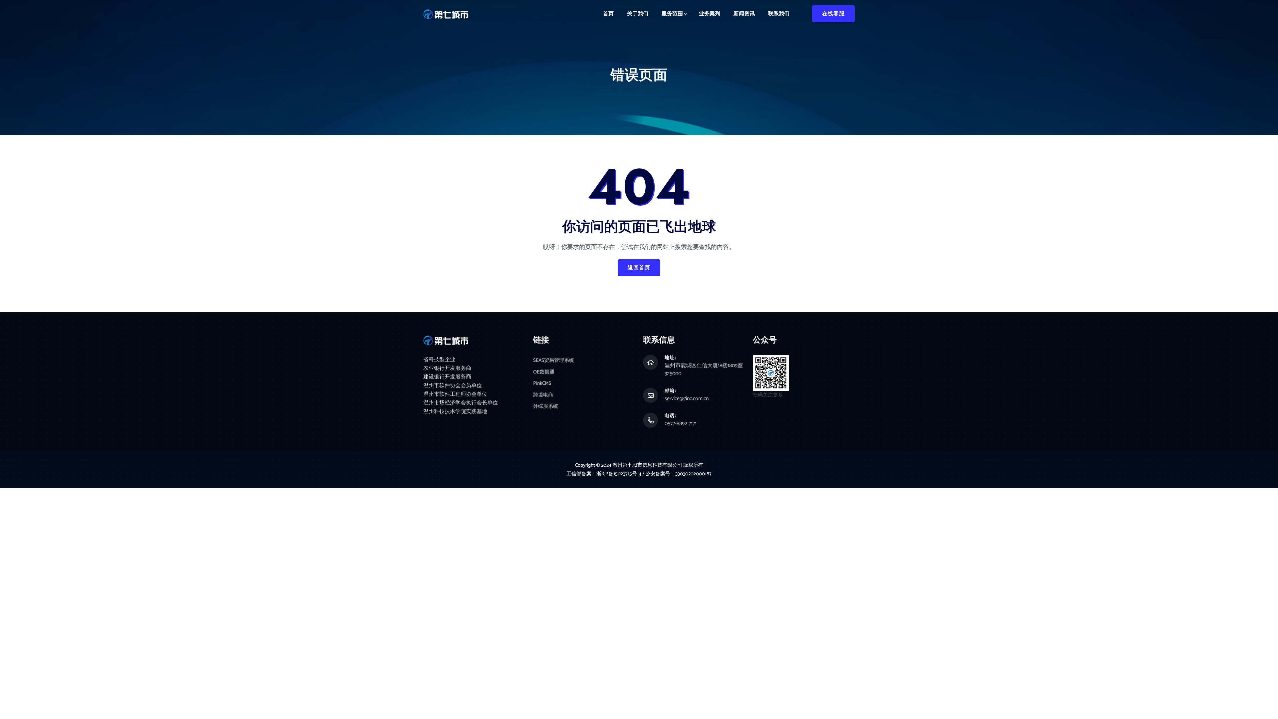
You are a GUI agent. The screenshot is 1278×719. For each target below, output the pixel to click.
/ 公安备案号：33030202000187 (677, 474)
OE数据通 (543, 372)
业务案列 (709, 13)
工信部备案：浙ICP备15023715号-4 (604, 474)
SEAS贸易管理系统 (553, 360)
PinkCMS (542, 383)
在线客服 (833, 13)
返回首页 (639, 267)
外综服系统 (545, 406)
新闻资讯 (744, 13)
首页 (608, 13)
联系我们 (778, 13)
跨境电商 (543, 395)
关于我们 (637, 13)
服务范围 (672, 13)
